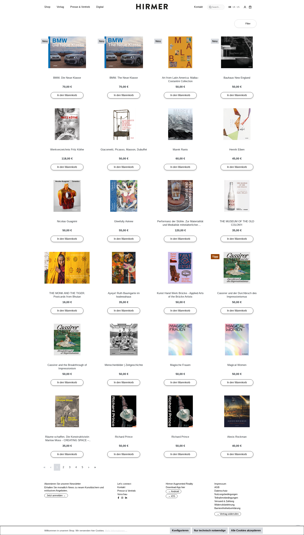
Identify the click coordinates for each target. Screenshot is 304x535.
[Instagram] (122, 498)
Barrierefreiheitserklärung (227, 508)
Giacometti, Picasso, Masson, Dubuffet (124, 149)
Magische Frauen (180, 364)
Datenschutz (221, 490)
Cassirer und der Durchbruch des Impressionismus (237, 295)
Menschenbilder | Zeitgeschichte (124, 364)
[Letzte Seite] (95, 467)
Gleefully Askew (123, 221)
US (238, 7)
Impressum (220, 483)
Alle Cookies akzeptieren (246, 530)
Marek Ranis (180, 149)
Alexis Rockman (237, 436)
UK (234, 7)
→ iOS (171, 496)
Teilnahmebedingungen (226, 497)
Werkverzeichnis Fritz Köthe (67, 149)
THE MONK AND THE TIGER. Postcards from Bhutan (67, 295)
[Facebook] (118, 498)
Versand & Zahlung (224, 501)
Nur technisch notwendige (210, 530)
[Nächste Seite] (89, 467)
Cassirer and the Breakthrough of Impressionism (67, 366)
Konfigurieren (180, 530)
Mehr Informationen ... (116, 530)
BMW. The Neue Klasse (124, 77)
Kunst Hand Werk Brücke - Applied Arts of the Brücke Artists (180, 295)
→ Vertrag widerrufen (228, 513)
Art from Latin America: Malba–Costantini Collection (180, 79)
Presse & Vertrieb (126, 490)
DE (229, 7)
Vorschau (122, 494)
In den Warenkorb (67, 95)
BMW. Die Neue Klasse (67, 77)
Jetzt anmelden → (56, 495)
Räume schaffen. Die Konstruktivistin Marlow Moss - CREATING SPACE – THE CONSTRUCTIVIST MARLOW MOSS (67, 438)
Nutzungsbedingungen (226, 494)
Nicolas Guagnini (67, 221)
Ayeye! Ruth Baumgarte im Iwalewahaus (124, 295)
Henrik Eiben (236, 149)
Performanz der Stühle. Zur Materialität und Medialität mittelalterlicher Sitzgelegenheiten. (180, 223)
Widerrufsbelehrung (224, 504)
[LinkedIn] (126, 498)
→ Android (173, 491)
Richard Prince (124, 436)
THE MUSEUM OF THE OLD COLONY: (237, 223)
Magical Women (236, 364)
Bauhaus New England (237, 77)
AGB (216, 487)
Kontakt (121, 487)
